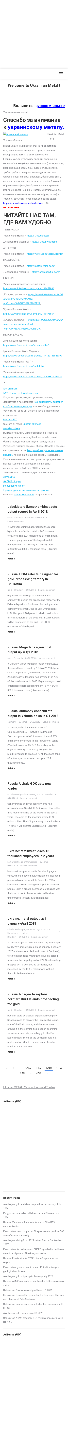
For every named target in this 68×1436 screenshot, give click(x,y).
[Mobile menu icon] (61, 73)
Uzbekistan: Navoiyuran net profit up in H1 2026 (27, 1290)
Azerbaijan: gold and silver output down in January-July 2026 (32, 1206)
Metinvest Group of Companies (22, 862)
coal (9, 658)
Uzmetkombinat (15, 517)
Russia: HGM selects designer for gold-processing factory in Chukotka (32, 579)
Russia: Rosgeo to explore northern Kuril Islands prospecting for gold (33, 999)
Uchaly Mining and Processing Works (25, 794)
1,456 (28, 1067)
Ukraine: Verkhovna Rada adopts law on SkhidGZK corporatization (29, 1224)
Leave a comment (15, 521)
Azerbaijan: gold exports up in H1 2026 (23, 1313)
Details (11, 559)
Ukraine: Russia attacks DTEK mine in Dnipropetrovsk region (30, 1260)
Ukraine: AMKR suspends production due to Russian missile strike (34, 1283)
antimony (11, 722)
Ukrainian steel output (17, 933)
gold (9, 590)
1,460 (22, 1072)
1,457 (38, 1067)
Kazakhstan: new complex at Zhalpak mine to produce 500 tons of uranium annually (33, 1233)
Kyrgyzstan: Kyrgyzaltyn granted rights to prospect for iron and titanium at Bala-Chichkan (33, 1297)
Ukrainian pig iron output (38, 929)
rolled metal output (16, 929)
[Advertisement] (34, 33)
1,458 (49, 1067)
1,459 (59, 1067)
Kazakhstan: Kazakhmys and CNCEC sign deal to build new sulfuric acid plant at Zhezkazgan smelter (33, 1251)
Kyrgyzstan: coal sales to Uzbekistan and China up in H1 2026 (32, 1215)
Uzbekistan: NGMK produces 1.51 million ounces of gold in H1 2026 (33, 1320)
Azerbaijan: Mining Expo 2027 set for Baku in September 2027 (32, 1242)
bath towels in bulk (24, 494)
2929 (38, 1072)
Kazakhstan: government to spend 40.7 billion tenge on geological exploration (31, 1269)
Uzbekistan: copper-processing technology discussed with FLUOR (33, 1306)
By (29, 517)
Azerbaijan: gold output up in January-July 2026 (28, 1276)
